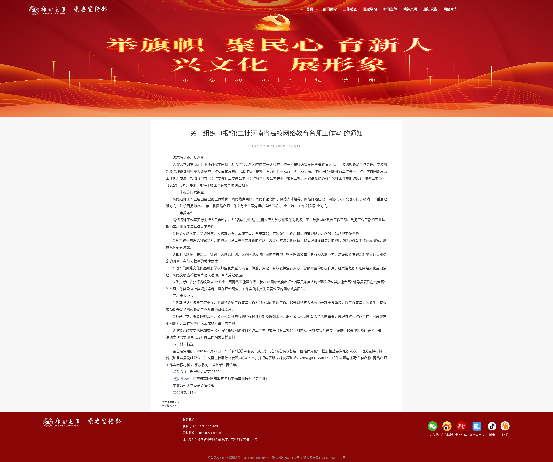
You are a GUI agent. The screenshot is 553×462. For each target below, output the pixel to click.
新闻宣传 (390, 9)
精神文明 (410, 9)
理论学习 (370, 9)
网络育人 (450, 9)
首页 (309, 9)
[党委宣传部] (68, 9)
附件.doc (183, 379)
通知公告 (430, 9)
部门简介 (330, 9)
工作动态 (350, 9)
